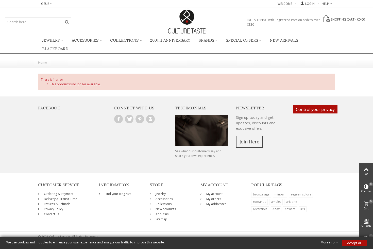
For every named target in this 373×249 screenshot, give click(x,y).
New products (165, 209)
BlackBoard (55, 48)
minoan (280, 194)
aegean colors (301, 194)
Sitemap (161, 219)
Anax (276, 209)
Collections (124, 40)
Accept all (354, 243)
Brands (206, 40)
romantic (259, 202)
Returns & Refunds (56, 204)
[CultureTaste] (186, 22)
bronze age (261, 194)
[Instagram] (150, 119)
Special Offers (242, 40)
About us (161, 214)
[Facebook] (118, 119)
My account (214, 194)
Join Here (249, 142)
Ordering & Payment (58, 194)
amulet (276, 202)
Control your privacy (315, 109)
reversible (260, 209)
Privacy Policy (53, 209)
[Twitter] (129, 119)
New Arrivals (284, 40)
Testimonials (190, 108)
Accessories (85, 40)
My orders (213, 199)
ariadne (291, 202)
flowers (290, 209)
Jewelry (51, 40)
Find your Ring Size (117, 194)
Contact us (51, 214)
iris (302, 209)
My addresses (216, 204)
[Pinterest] (139, 119)
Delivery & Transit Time (60, 199)
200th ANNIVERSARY (170, 40)
